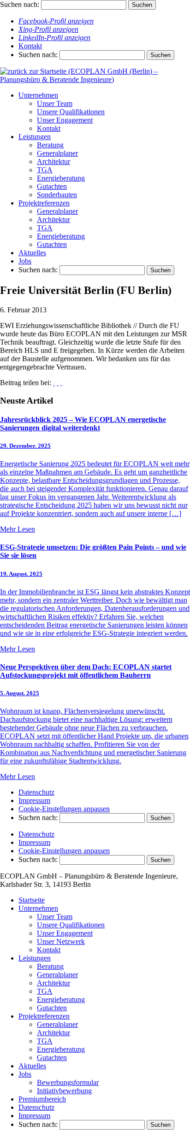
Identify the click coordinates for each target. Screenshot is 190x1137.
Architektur (53, 161)
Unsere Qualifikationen (71, 112)
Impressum (34, 800)
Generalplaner (57, 153)
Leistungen (34, 137)
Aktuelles (32, 253)
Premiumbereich (42, 1099)
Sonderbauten (57, 195)
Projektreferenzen (44, 203)
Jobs (24, 261)
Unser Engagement (65, 120)
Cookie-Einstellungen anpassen (64, 809)
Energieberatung (61, 178)
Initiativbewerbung (64, 1091)
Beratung (50, 145)
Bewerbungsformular (68, 1082)
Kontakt (30, 46)
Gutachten (52, 186)
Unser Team (54, 103)
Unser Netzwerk (61, 941)
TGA (45, 170)
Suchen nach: (19, 4)
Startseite (31, 900)
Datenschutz (36, 792)
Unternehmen (38, 95)
